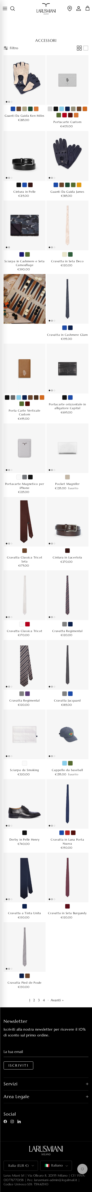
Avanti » (57, 1000)
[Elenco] (85, 48)
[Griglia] (79, 48)
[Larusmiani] (46, 9)
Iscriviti (18, 1065)
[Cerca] (15, 8)
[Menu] (5, 8)
